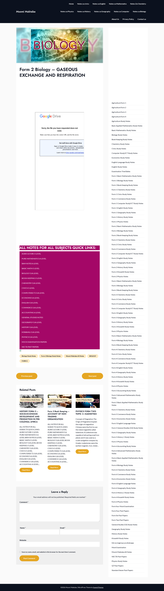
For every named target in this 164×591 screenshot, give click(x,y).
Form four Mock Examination (123, 506)
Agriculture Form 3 (119, 112)
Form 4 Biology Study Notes (122, 340)
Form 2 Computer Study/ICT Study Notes (127, 254)
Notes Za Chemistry (138, 4)
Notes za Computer (121, 11)
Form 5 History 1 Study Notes (123, 437)
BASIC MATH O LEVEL (30, 268)
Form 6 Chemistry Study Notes (123, 470)
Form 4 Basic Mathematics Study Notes (127, 336)
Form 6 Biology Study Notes (122, 465)
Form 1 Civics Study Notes (122, 194)
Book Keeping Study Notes (122, 139)
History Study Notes (119, 534)
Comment (24, 502)
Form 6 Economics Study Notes (123, 479)
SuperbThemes (98, 587)
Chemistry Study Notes (121, 144)
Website (23, 540)
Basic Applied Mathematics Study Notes (127, 126)
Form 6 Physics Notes (120, 502)
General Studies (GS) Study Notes (124, 525)
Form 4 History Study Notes (122, 377)
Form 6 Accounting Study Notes (124, 446)
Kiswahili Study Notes (120, 538)
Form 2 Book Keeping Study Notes (125, 235)
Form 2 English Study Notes (122, 258)
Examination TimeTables (121, 171)
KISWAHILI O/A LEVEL (31, 332)
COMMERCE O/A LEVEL (31, 308)
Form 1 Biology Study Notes (122, 180)
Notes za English (99, 4)
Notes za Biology (139, 11)
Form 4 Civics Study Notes (122, 354)
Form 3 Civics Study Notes (122, 299)
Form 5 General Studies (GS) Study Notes (127, 428)
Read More (26, 470)
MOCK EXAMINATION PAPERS (34, 342)
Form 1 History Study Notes (122, 217)
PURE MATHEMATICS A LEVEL (34, 259)
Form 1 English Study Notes (122, 208)
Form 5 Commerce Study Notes (124, 414)
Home (71, 4)
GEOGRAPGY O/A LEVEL (32, 322)
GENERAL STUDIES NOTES (32, 317)
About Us (115, 19)
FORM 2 (25, 361)
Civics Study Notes (119, 148)
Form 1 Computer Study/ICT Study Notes (127, 203)
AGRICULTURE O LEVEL (31, 254)
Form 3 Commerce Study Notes (124, 304)
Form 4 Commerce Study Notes (124, 359)
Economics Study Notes (121, 158)
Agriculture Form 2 (119, 107)
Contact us (142, 19)
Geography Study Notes (121, 529)
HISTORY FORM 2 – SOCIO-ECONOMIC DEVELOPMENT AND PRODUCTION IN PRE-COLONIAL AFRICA (30, 416)
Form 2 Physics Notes (120, 276)
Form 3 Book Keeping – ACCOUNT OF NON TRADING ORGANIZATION (58, 415)
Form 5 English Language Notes (124, 423)
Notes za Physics (67, 11)
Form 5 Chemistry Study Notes (123, 410)
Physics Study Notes (119, 561)
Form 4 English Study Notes (122, 368)
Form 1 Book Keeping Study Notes (125, 185)
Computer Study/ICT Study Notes (125, 153)
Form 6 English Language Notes (124, 483)
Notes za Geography (102, 11)
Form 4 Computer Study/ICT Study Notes (127, 363)
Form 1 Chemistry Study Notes (123, 190)
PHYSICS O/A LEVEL (30, 337)
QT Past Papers (118, 566)
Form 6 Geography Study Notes (124, 488)
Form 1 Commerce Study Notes (124, 199)
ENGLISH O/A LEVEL (30, 303)
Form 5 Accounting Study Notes (124, 391)
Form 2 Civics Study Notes (122, 244)
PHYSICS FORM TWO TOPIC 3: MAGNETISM (86, 412)
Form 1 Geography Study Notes (124, 212)
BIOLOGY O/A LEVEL (30, 273)
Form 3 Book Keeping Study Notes (125, 290)
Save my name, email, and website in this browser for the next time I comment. (49, 552)
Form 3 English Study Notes (122, 313)
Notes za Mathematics (118, 4)
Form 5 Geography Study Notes (124, 432)
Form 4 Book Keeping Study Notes (125, 345)
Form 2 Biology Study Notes (51, 356)
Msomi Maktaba (25, 11)
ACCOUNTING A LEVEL (31, 312)
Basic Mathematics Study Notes (124, 130)
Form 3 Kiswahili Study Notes (123, 327)
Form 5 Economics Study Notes (123, 419)
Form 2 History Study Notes (122, 267)
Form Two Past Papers (120, 520)
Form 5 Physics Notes (120, 442)
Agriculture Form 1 (119, 103)
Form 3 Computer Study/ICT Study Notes (127, 308)
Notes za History (84, 11)
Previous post (26, 376)
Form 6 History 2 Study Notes (123, 493)
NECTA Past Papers (119, 556)
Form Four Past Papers (120, 511)
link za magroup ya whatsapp (123, 543)
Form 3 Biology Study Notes (122, 285)
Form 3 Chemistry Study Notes (123, 295)
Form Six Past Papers (120, 515)
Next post (92, 376)
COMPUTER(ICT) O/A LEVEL (33, 293)
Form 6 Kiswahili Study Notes (123, 497)
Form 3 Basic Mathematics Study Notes (127, 281)
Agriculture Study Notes (121, 121)
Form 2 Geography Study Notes (124, 263)
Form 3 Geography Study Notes (124, 317)
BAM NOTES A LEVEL (30, 263)
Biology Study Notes (29, 356)
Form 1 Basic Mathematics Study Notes (127, 176)
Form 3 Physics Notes (120, 331)
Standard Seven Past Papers (122, 570)
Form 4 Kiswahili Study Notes (123, 381)
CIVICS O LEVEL (28, 288)
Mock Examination (119, 547)
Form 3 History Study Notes (122, 322)
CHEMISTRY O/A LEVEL (31, 283)
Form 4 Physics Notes (120, 386)
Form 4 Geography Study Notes (124, 372)
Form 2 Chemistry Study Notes (123, 240)
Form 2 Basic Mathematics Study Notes (127, 226)
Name (23, 528)
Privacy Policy (128, 19)
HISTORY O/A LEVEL (30, 327)
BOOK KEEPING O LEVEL (32, 278)
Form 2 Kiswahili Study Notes (123, 272)
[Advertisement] (60, 94)
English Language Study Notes (123, 162)
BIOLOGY (92, 356)
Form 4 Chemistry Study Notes (123, 349)
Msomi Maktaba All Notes (75, 356)
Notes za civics (83, 4)
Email (62, 528)
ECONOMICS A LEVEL (30, 298)
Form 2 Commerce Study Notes (124, 249)
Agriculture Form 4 (119, 117)
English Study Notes (119, 167)
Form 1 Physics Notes (120, 222)
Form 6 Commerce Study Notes (124, 474)
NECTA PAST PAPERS (30, 347)
